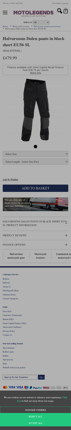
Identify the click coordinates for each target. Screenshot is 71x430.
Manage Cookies (35, 410)
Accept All (36, 423)
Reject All (35, 416)
